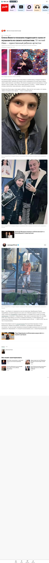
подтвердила (5, 316)
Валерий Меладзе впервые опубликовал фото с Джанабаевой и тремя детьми (30, 232)
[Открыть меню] (47, 1)
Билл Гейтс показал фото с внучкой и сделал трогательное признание (15, 361)
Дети (2, 35)
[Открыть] (15, 1)
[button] (24, 31)
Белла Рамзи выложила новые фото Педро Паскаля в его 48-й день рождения (38, 367)
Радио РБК (12, 1)
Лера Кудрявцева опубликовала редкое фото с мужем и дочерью (29, 334)
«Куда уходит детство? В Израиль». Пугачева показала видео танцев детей (38, 361)
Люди (8, 362)
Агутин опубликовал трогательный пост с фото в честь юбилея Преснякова (14, 367)
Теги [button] (7, 346)
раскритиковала (20, 324)
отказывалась (14, 314)
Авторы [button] (3, 346)
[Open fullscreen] (45, 95)
